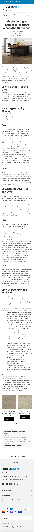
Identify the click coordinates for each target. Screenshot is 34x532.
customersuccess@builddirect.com (12, 479)
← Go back (5, 452)
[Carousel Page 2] (17, 423)
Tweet (12, 456)
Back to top (16, 462)
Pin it (23, 456)
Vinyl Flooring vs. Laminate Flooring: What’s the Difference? (15, 15)
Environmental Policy (6, 527)
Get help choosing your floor (13, 445)
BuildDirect (7, 523)
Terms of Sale (20, 526)
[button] (14, 10)
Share (18, 456)
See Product (9, 419)
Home (3, 14)
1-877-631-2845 (6, 476)
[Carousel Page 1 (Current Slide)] (16, 423)
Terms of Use (12, 526)
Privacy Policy (5, 526)
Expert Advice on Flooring (12, 14)
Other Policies (16, 527)
